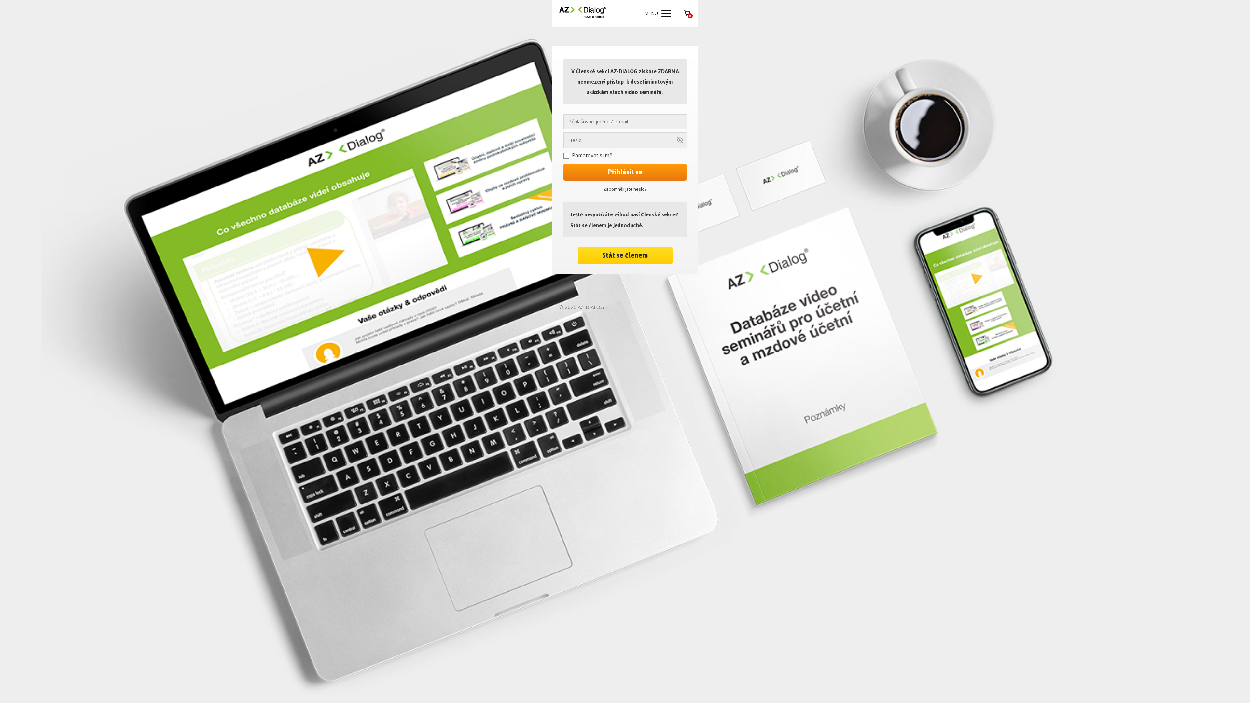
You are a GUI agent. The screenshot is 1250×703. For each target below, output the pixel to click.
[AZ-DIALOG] (582, 13)
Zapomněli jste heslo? (625, 189)
